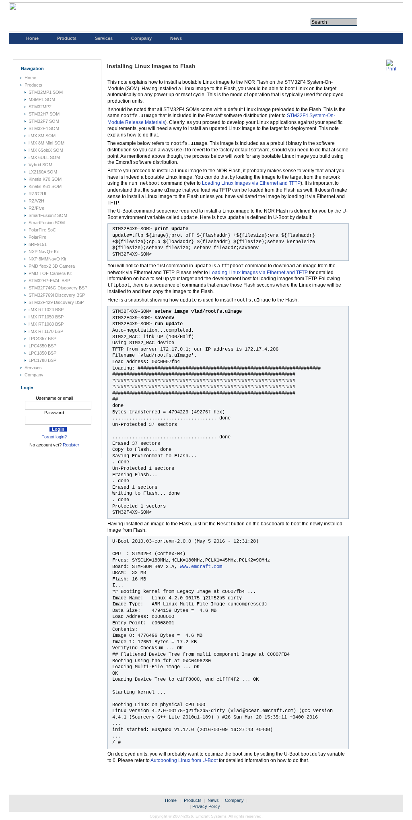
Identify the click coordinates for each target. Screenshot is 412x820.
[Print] (391, 69)
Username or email (54, 398)
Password (54, 412)
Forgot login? (54, 436)
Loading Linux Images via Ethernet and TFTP (251, 183)
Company (141, 38)
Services (104, 38)
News (176, 38)
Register (71, 444)
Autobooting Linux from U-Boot (184, 760)
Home (32, 38)
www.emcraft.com (201, 567)
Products (66, 38)
